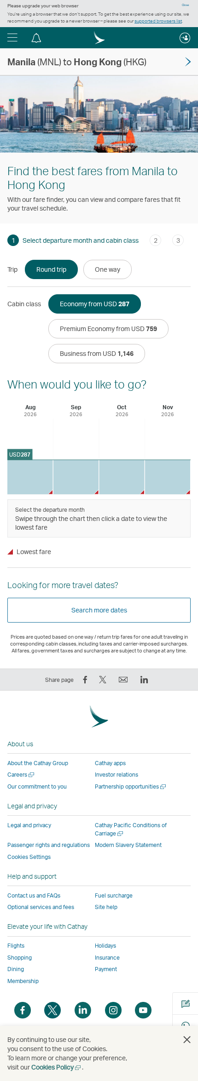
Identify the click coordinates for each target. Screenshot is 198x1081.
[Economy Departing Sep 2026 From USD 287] (76, 477)
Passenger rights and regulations (48, 844)
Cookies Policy (56, 1067)
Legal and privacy (29, 825)
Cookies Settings (29, 857)
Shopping (19, 957)
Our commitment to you (37, 786)
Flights (15, 945)
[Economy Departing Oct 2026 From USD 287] (122, 477)
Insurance (107, 957)
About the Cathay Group (37, 763)
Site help (106, 907)
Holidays (105, 945)
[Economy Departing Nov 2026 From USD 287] (168, 477)
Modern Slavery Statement (128, 844)
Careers (21, 774)
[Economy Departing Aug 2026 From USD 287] (30, 477)
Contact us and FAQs (33, 895)
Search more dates (99, 610)
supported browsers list (158, 20)
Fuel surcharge (114, 895)
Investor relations (116, 774)
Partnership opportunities (131, 786)
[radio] (51, 269)
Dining (15, 969)
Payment (106, 969)
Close (185, 5)
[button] (12, 37)
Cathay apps (110, 763)
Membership (23, 981)
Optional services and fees (40, 907)
